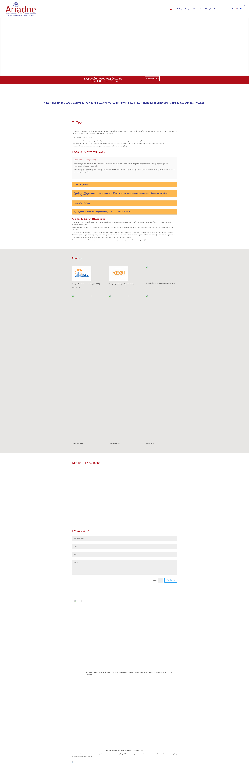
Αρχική (171, 9)
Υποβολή (171, 580)
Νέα (201, 9)
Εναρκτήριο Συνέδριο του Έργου (87, 473)
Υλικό (195, 9)
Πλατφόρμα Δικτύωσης (213, 9)
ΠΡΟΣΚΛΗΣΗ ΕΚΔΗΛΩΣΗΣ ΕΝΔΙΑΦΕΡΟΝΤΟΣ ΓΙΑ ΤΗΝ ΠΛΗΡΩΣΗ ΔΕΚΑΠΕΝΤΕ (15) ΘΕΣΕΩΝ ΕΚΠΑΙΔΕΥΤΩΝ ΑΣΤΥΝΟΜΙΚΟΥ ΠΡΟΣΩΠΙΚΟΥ (124, 496)
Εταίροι (188, 9)
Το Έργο (180, 9)
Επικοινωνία (229, 9)
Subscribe (151, 78)
